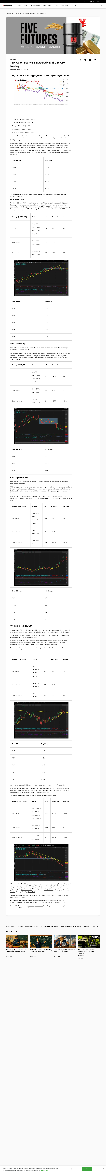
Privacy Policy (44, 1170)
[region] (53, 1169)
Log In (98, 1)
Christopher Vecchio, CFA (20, 69)
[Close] (103, 1169)
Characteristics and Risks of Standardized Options (62, 926)
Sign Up (91, 1)
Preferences (76, 1169)
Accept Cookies (87, 1169)
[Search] (101, 6)
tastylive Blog (10, 13)
